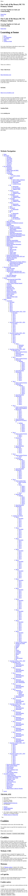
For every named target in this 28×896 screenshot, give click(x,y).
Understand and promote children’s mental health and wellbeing (18, 262)
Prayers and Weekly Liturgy (13, 764)
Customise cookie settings (18, 833)
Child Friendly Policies (12, 772)
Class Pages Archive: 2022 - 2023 (18, 311)
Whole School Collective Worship (15, 788)
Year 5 (11, 308)
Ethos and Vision (11, 221)
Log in (2, 15)
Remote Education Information (14, 244)
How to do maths (17, 181)
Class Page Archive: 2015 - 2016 (17, 753)
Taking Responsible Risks (16, 233)
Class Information (20, 354)
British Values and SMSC (13, 170)
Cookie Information (8, 808)
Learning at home (8, 41)
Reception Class (16, 334)
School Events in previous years (14, 271)
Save (14, 894)
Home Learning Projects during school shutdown (21, 407)
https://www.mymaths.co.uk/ (7, 92)
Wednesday (21, 345)
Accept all (9, 833)
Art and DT (12, 208)
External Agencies (14, 265)
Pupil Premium (10, 243)
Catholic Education (11, 775)
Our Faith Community (9, 773)
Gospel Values (10, 780)
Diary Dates (9, 295)
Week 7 (17, 579)
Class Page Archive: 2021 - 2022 (17, 322)
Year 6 (11, 310)
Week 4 (23, 490)
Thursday (21, 346)
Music (11, 206)
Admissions (9, 167)
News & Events (7, 267)
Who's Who (9, 161)
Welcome (9, 157)
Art (16, 655)
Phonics (11, 177)
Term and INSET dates (12, 296)
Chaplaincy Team (11, 779)
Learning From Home (18, 515)
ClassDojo (9, 284)
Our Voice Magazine (11, 275)
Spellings (21, 361)
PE (10, 212)
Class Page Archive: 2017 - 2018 (17, 704)
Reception (12, 302)
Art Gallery (9, 771)
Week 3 (23, 489)
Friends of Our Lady (11, 291)
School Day (9, 159)
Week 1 (17, 343)
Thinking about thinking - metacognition (16, 229)
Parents (5, 278)
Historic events (10, 269)
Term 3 (23, 365)
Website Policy (7, 809)
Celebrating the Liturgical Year (14, 776)
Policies (8, 239)
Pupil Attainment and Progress (14, 241)
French (11, 210)
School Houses (10, 767)
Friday (20, 347)
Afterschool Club (11, 288)
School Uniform (10, 294)
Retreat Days (10, 785)
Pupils (5, 299)
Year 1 (11, 303)
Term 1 (23, 362)
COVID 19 (9, 171)
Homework (18, 353)
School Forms (13, 280)
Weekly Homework (21, 693)
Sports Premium (10, 259)
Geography (12, 198)
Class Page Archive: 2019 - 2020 (17, 349)
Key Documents (16, 188)
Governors (9, 162)
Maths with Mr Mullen (12, 765)
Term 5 (23, 368)
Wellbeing (9, 260)
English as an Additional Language (15, 222)
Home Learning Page (21, 480)
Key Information (7, 37)
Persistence (12, 232)
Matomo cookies (8, 867)
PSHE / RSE (13, 216)
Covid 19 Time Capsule (21, 642)
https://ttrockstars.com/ (6, 74)
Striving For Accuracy (15, 226)
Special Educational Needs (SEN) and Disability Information (16, 257)
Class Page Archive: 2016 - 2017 (17, 742)
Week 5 (23, 491)
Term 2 (23, 364)
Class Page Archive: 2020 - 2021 (17, 333)
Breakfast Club (10, 287)
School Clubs (10, 290)
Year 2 (11, 304)
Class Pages (9, 300)
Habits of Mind (10, 225)
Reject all (3, 833)
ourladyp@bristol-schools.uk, (10, 803)
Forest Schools (19, 658)
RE (10, 185)
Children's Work (16, 189)
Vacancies (9, 165)
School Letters (13, 282)
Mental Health (13, 249)
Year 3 (11, 306)
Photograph (18, 447)
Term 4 (23, 366)
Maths (5, 40)
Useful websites (16, 175)
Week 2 (20, 436)
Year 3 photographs (20, 682)
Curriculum (6, 38)
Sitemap (5, 806)
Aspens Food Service (12, 292)
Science (11, 190)
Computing (12, 194)
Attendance (9, 169)
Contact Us (9, 163)
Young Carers (13, 252)
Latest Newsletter (11, 268)
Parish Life (9, 783)
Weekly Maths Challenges (19, 179)
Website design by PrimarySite (11, 814)
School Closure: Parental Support (14, 283)
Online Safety (10, 237)
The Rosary (9, 787)
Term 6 (23, 369)
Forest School (13, 214)
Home (5, 36)
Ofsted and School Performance (14, 236)
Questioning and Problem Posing (17, 235)
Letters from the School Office (14, 279)
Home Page (3, 14)
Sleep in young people (15, 264)
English (11, 174)
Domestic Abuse (13, 247)
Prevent (11, 251)
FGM (11, 248)
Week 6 (17, 569)
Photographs (15, 182)
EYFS (11, 220)
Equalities (9, 224)
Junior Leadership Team (12, 769)
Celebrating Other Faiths (12, 777)
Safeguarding (10, 245)
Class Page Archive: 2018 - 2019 (17, 661)
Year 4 (11, 307)
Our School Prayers (11, 781)
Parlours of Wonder (11, 276)
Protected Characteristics (12, 240)
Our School (6, 155)
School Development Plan (13, 255)
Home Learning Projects (21, 351)
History (11, 202)
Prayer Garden (10, 784)
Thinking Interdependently (16, 231)
